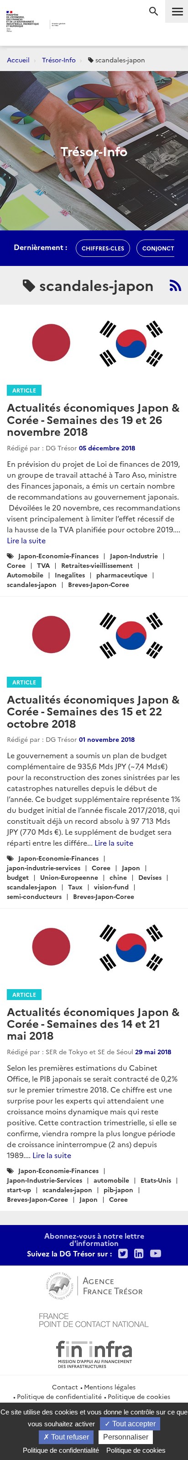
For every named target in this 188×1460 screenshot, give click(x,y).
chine (118, 877)
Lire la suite (26, 540)
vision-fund (111, 886)
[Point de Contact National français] (94, 1319)
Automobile (25, 574)
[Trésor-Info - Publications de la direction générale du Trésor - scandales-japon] (175, 285)
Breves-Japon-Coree (98, 584)
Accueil (18, 59)
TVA (43, 565)
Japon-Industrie (134, 555)
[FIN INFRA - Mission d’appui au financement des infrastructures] (94, 1353)
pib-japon (118, 1189)
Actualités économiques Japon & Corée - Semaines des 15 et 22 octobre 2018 (93, 710)
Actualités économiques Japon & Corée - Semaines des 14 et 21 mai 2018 (93, 1023)
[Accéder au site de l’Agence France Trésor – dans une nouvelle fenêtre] (94, 1285)
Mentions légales (110, 1386)
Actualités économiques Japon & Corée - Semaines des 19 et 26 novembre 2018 (93, 419)
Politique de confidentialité (59, 1396)
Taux (75, 886)
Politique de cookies (139, 1396)
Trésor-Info (59, 59)
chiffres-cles (103, 248)
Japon (131, 867)
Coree (16, 565)
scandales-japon (32, 584)
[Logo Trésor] (81, 25)
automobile (111, 1179)
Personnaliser (125, 1437)
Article (24, 390)
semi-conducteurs (34, 896)
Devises (150, 877)
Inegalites (70, 574)
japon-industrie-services (43, 867)
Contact (65, 1386)
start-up (19, 1189)
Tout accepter (133, 1424)
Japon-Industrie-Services (44, 1179)
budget (18, 877)
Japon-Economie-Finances (58, 555)
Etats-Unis (156, 1179)
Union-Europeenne (69, 877)
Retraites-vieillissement (97, 565)
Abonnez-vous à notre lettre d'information (94, 1239)
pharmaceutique (121, 574)
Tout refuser (69, 1437)
